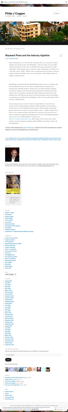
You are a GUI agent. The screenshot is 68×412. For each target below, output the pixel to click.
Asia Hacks (8, 227)
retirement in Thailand (31, 139)
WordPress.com (9, 399)
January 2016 (8, 294)
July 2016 (7, 283)
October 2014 (8, 322)
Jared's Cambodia (10, 247)
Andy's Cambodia (10, 240)
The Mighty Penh (9, 255)
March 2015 (8, 313)
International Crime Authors (12, 226)
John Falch (8, 222)
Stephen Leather (9, 212)
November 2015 (9, 298)
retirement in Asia (21, 139)
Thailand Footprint (10, 229)
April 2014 (8, 333)
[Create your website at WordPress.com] (34, 2)
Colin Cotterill (9, 220)
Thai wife (51, 139)
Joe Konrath (8, 214)
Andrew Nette (8, 218)
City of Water (8, 262)
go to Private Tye (29, 127)
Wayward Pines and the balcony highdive (27, 55)
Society (15, 138)
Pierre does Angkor (10, 383)
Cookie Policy (35, 409)
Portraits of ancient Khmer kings (14, 377)
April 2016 (8, 288)
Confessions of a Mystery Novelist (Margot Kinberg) (19, 231)
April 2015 (8, 311)
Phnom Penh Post (10, 245)
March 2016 (8, 290)
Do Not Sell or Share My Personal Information (46, 406)
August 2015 (8, 303)
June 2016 (8, 284)
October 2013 (8, 343)
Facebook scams (56, 138)
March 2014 (8, 335)
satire (39, 139)
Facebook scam (48, 138)
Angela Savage (9, 216)
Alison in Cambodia (10, 249)
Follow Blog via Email (11, 349)
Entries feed (8, 395)
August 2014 (8, 326)
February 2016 (9, 292)
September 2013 (9, 344)
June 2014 (8, 329)
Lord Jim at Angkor (10, 381)
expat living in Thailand (37, 138)
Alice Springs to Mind (11, 257)
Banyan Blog (8, 266)
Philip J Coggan (15, 13)
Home (7, 43)
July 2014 (7, 328)
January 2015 (8, 316)
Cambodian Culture (10, 260)
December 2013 (9, 339)
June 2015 (8, 307)
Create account (9, 391)
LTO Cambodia (9, 241)
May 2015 (7, 309)
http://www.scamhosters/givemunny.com (20, 119)
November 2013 (9, 341)
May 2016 (7, 286)
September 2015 (9, 301)
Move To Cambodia (10, 258)
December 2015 (9, 296)
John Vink (8, 253)
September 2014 (9, 324)
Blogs (11, 138)
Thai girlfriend (44, 139)
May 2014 (7, 331)
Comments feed (9, 397)
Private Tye (13, 139)
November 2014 (9, 320)
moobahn (7, 139)
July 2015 (7, 305)
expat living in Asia (26, 138)
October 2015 (8, 299)
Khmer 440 (8, 268)
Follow (8, 359)
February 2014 (9, 337)
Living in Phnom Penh (11, 238)
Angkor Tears (8, 379)
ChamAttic (8, 264)
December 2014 (9, 318)
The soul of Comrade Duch (12, 385)
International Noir (10, 224)
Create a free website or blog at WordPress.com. (22, 406)
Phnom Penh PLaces (11, 251)
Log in (7, 393)
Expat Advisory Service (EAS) (13, 243)
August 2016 (8, 281)
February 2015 (9, 314)
